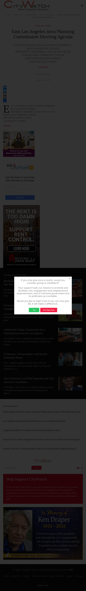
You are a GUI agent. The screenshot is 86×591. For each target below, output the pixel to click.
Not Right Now (49, 310)
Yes (34, 310)
